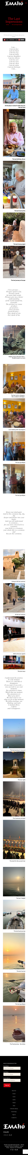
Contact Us (14, 1117)
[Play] (4, 40)
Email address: (6, 1078)
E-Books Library (14, 1108)
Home (7, 24)
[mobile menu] (26, 3)
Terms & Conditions (14, 1146)
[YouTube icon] (7, 1135)
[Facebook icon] (4, 1135)
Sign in (14, 1114)
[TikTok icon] (11, 1135)
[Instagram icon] (9, 1135)
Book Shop (14, 1111)
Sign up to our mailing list (16, 1147)
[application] (14, 39)
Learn (14, 1096)
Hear (14, 1105)
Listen (14, 1099)
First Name (6, 1066)
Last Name (5, 1072)
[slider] (22, 39)
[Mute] (19, 40)
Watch (14, 1102)
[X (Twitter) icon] (5, 1135)
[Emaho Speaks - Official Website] (14, 3)
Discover (14, 1090)
